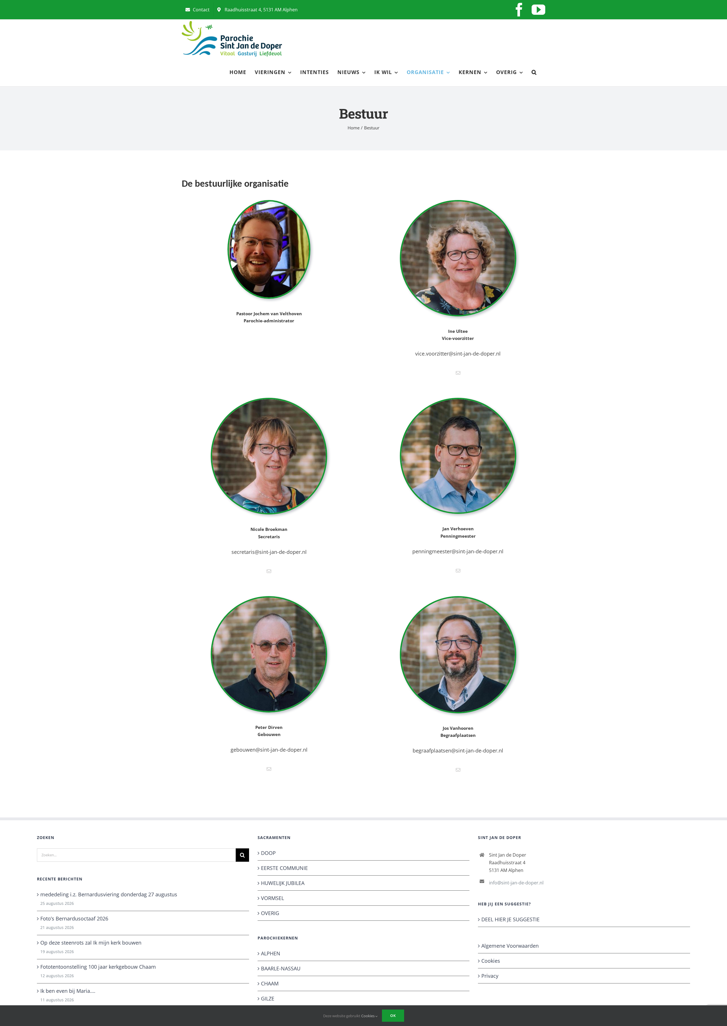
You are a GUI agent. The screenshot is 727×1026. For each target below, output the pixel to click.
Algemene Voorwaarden (510, 945)
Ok (393, 1015)
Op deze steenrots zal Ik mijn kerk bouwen (90, 942)
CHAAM (270, 983)
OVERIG (270, 913)
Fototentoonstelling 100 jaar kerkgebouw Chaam (98, 966)
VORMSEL (272, 898)
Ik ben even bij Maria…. (67, 990)
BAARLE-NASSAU (280, 968)
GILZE (267, 998)
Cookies (490, 960)
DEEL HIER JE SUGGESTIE (510, 919)
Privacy (489, 975)
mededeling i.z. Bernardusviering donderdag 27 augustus (108, 894)
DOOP (268, 853)
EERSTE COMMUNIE (284, 868)
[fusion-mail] (458, 373)
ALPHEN (270, 953)
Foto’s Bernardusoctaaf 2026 (74, 918)
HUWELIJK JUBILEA (282, 883)
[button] (534, 72)
